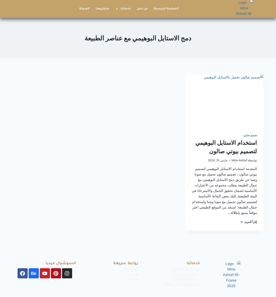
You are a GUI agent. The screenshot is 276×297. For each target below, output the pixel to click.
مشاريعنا (102, 9)
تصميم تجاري (250, 135)
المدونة (84, 9)
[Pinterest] (56, 273)
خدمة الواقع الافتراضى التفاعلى (181, 284)
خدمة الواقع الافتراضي (186, 279)
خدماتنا (125, 9)
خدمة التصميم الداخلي (187, 269)
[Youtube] (45, 273)
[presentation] (224, 101)
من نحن (142, 9)
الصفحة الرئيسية (166, 9)
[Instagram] (67, 273)
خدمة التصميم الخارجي (186, 274)
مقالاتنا (134, 279)
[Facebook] (23, 273)
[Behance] (34, 273)
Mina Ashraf (239, 160)
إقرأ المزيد (248, 221)
